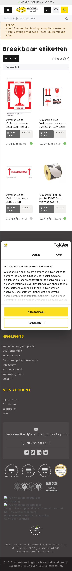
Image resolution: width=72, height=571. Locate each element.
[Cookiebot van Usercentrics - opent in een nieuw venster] (53, 245)
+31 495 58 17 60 (37, 443)
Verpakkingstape (13, 374)
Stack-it (8, 378)
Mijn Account (11, 399)
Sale (5, 413)
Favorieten (9, 404)
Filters (12, 58)
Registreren (10, 409)
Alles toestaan (36, 311)
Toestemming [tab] (13, 254)
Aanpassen (34, 322)
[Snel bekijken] (31, 78)
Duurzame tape (12, 350)
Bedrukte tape (11, 355)
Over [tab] (59, 254)
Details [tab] (36, 254)
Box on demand (12, 369)
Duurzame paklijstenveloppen (21, 360)
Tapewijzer (9, 364)
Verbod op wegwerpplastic (19, 346)
